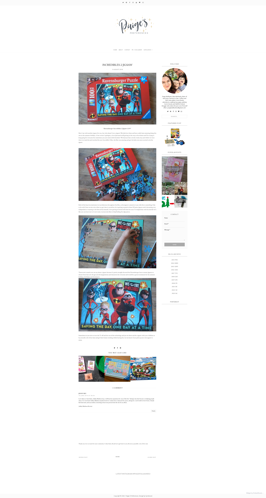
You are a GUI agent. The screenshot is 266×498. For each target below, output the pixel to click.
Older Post (152, 457)
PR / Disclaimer (137, 50)
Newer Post (83, 457)
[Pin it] (120, 348)
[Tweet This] (114, 348)
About (121, 50)
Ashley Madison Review (85, 406)
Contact (127, 50)
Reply (153, 411)
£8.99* (129, 128)
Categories (147, 50)
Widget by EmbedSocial (254, 493)
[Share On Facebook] (117, 348)
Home (115, 50)
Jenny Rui (82, 393)
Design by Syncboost (145, 496)
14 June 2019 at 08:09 (87, 395)
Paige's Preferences (132, 496)
